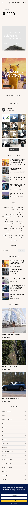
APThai (14, 207)
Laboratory (15, 223)
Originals (6, 226)
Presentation (14, 228)
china (6, 212)
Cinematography (19, 212)
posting (6, 228)
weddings (17, 235)
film (18, 219)
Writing (4, 479)
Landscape (5, 443)
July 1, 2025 (18, 189)
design (23, 216)
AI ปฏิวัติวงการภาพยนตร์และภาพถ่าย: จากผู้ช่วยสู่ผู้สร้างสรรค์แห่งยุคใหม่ (17, 186)
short (7, 233)
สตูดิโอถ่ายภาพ (13, 237)
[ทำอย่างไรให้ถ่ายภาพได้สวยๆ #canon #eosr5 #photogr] (14, 134)
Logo (22, 223)
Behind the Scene (7, 411)
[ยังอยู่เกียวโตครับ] (22, 143)
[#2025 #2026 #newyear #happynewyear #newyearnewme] (14, 118)
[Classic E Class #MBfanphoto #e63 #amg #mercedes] (6, 143)
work (24, 235)
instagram (7, 223)
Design (4, 423)
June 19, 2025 (6, 337)
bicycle (6, 209)
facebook (12, 219)
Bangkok (21, 207)
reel (5, 230)
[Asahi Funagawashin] (14, 143)
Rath (11, 164)
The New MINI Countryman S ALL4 (11, 398)
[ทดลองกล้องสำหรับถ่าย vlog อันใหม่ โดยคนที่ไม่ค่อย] (22, 118)
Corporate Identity (7, 216)
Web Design (5, 475)
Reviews (4, 455)
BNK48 (13, 209)
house (23, 219)
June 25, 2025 (18, 197)
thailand (5, 235)
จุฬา (6, 237)
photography (21, 226)
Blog (3, 415)
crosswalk (17, 216)
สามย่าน (21, 237)
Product (22, 228)
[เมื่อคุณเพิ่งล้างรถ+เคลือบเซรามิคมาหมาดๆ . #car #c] (22, 134)
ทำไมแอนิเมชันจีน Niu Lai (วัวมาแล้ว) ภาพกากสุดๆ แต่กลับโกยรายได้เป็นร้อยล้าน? (17, 161)
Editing (5, 219)
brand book (20, 209)
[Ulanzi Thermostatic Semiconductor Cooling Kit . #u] (6, 134)
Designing (4, 427)
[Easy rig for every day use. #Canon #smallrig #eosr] (6, 126)
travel (11, 235)
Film (3, 435)
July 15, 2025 (18, 179)
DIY (5, 32)
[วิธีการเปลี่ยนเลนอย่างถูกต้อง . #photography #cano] (22, 126)
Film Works (5, 439)
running (17, 230)
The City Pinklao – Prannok (9, 366)
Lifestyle (10, 32)
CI (11, 212)
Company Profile (11, 214)
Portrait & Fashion (7, 451)
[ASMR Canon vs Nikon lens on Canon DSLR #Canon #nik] (14, 126)
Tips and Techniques (7, 467)
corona (19, 214)
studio (20, 233)
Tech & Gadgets (6, 463)
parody (13, 226)
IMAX (12, 221)
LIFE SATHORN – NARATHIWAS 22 (11, 334)
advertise (7, 207)
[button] (25, 2)
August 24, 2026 (8, 82)
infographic (19, 221)
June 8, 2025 (6, 401)
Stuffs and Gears (7, 459)
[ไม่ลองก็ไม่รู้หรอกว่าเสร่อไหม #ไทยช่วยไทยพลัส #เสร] (6, 118)
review (10, 230)
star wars (14, 233)
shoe (23, 230)
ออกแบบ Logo (14, 240)
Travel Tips (17, 32)
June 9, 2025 (6, 369)
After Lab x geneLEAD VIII (17, 177)
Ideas (7, 221)
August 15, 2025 (19, 172)
